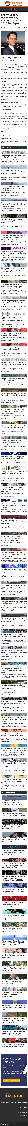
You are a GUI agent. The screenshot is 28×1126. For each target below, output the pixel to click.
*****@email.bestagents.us (7, 135)
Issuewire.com (4, 66)
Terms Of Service (22, 1114)
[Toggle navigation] (13, 9)
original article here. (10, 142)
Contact (25, 1111)
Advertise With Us (22, 1112)
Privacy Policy (23, 1115)
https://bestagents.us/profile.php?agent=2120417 (13, 106)
